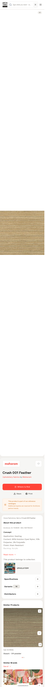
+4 (40, 645)
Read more (8, 554)
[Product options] (39, 611)
